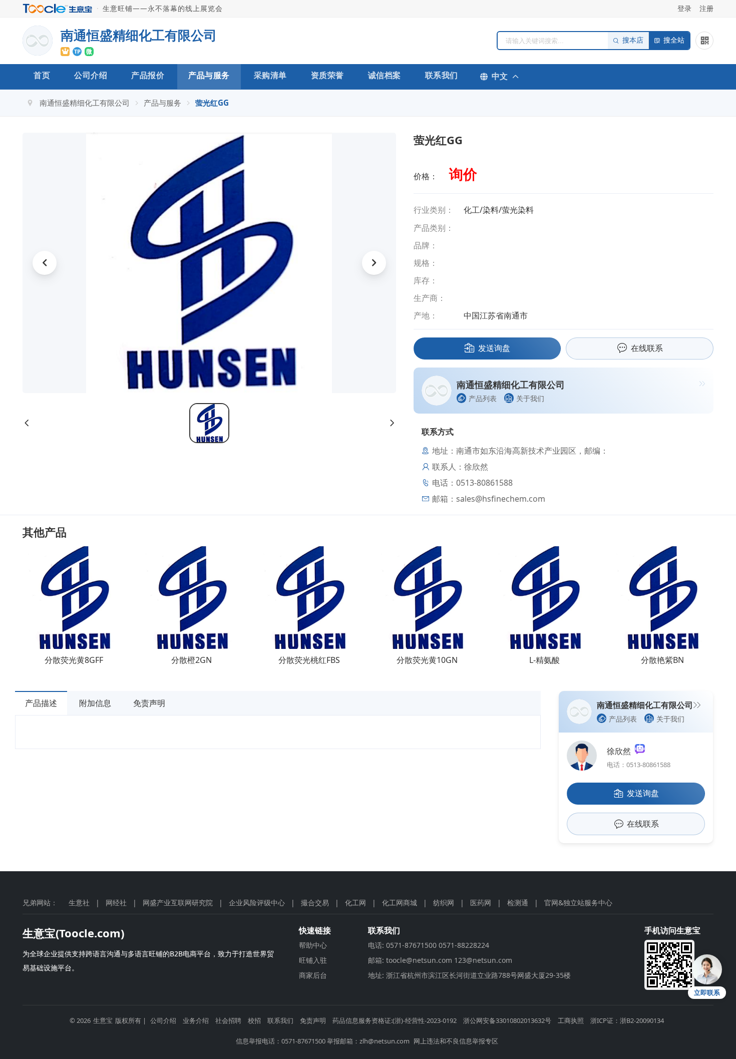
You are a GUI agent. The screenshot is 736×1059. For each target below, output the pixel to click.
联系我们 (441, 75)
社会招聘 (228, 1020)
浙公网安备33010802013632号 (507, 1020)
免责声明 (149, 703)
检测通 (517, 902)
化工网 (355, 902)
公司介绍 (90, 75)
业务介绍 (196, 1020)
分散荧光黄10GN (427, 659)
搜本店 (632, 40)
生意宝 (103, 1020)
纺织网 (443, 902)
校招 (254, 1020)
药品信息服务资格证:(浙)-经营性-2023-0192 (394, 1020)
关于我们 (530, 398)
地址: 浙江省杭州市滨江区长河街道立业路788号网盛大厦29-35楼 (469, 975)
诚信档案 (384, 75)
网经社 (116, 902)
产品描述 (41, 703)
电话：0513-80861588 (638, 764)
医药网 (480, 902)
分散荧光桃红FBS (309, 659)
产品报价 (147, 75)
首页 (42, 75)
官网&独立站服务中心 (578, 902)
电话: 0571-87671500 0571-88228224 (428, 945)
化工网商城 (399, 902)
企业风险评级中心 (257, 902)
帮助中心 (313, 945)
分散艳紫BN (662, 659)
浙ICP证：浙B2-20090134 (627, 1020)
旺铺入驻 (313, 960)
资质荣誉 (327, 75)
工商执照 (571, 1020)
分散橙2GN (191, 659)
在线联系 (647, 348)
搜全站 (673, 40)
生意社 (79, 902)
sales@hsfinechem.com (500, 498)
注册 (706, 8)
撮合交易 (315, 902)
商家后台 (313, 975)
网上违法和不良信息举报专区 (456, 1040)
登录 (684, 8)
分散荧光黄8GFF (74, 659)
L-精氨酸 (544, 659)
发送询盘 (494, 348)
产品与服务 (209, 75)
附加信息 (95, 703)
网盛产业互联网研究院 (178, 902)
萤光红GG (212, 103)
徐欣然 (621, 751)
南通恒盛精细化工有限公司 (85, 103)
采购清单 (270, 75)
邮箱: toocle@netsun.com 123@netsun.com (440, 960)
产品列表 (483, 398)
